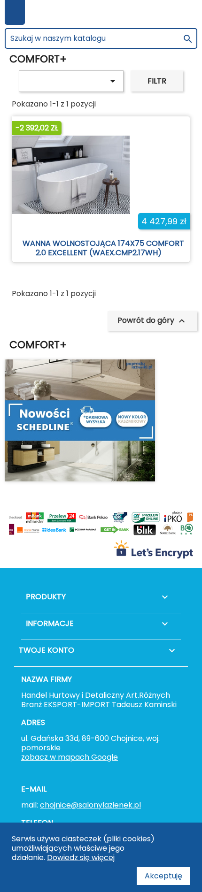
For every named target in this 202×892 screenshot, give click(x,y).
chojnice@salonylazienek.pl (90, 805)
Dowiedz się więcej (81, 857)
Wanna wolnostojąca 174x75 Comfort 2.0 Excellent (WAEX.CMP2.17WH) (103, 248)
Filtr (157, 81)
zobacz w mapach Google (69, 757)
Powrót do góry (152, 321)
